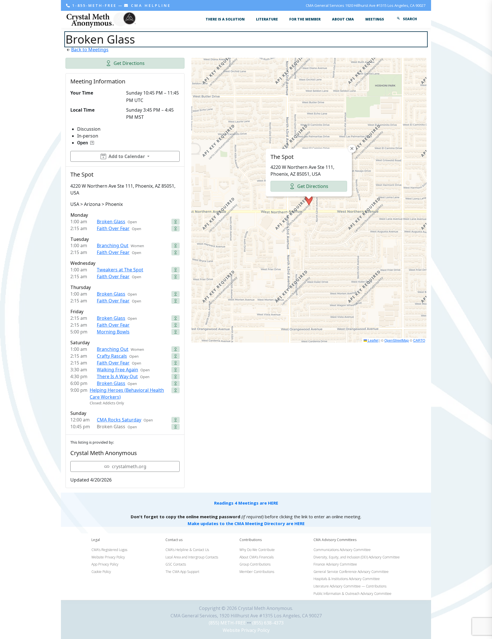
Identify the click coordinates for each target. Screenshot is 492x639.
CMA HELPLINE (150, 5)
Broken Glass (111, 221)
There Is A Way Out (117, 376)
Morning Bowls (113, 332)
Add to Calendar (126, 156)
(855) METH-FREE (227, 623)
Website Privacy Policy (246, 630)
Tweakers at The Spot (120, 270)
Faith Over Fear (113, 228)
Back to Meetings (89, 49)
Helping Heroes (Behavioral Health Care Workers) (127, 393)
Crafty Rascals (112, 356)
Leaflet (372, 340)
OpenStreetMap (396, 340)
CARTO (419, 340)
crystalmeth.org (129, 466)
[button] (309, 200)
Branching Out (112, 245)
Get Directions (129, 63)
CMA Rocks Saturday (119, 420)
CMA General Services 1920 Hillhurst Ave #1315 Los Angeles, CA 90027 (365, 5)
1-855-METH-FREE (94, 5)
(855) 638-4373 (268, 623)
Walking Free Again (117, 369)
